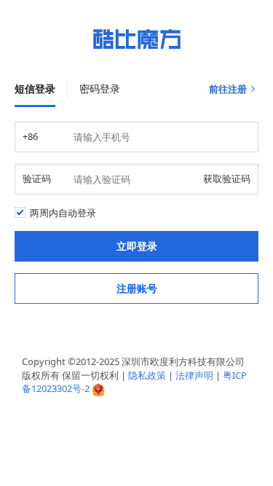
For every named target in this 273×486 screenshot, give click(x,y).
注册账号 (136, 288)
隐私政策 (147, 375)
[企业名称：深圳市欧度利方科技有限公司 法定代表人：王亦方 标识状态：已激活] (98, 388)
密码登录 (99, 88)
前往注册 (228, 88)
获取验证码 (226, 178)
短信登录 (35, 88)
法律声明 (194, 375)
